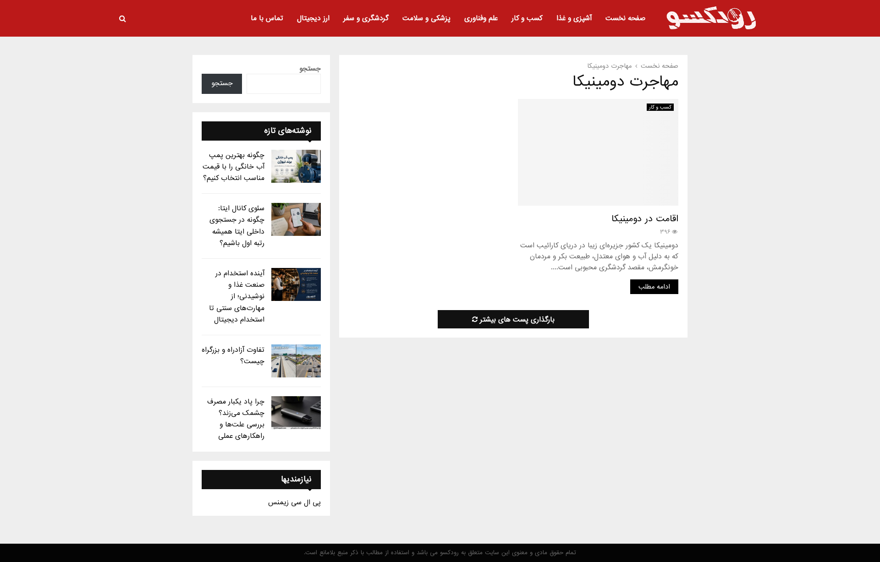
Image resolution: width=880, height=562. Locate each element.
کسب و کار (527, 18)
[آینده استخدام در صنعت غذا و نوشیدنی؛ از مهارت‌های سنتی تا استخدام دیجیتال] (296, 284)
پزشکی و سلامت (426, 18)
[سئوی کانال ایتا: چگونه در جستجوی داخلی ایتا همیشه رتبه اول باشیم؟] (296, 219)
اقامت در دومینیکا (644, 219)
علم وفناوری (481, 18)
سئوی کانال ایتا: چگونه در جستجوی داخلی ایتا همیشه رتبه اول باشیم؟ (236, 226)
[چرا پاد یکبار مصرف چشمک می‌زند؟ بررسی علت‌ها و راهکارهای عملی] (296, 412)
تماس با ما (267, 18)
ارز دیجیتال (313, 18)
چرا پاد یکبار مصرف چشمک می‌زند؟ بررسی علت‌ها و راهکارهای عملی (235, 419)
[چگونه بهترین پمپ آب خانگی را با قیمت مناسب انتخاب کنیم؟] (296, 166)
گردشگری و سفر (366, 18)
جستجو (310, 68)
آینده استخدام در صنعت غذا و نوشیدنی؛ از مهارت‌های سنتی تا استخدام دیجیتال (236, 296)
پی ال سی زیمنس (294, 502)
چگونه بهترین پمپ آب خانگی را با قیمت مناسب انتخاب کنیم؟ (233, 167)
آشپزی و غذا (574, 18)
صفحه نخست (625, 18)
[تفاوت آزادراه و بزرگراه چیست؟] (296, 360)
